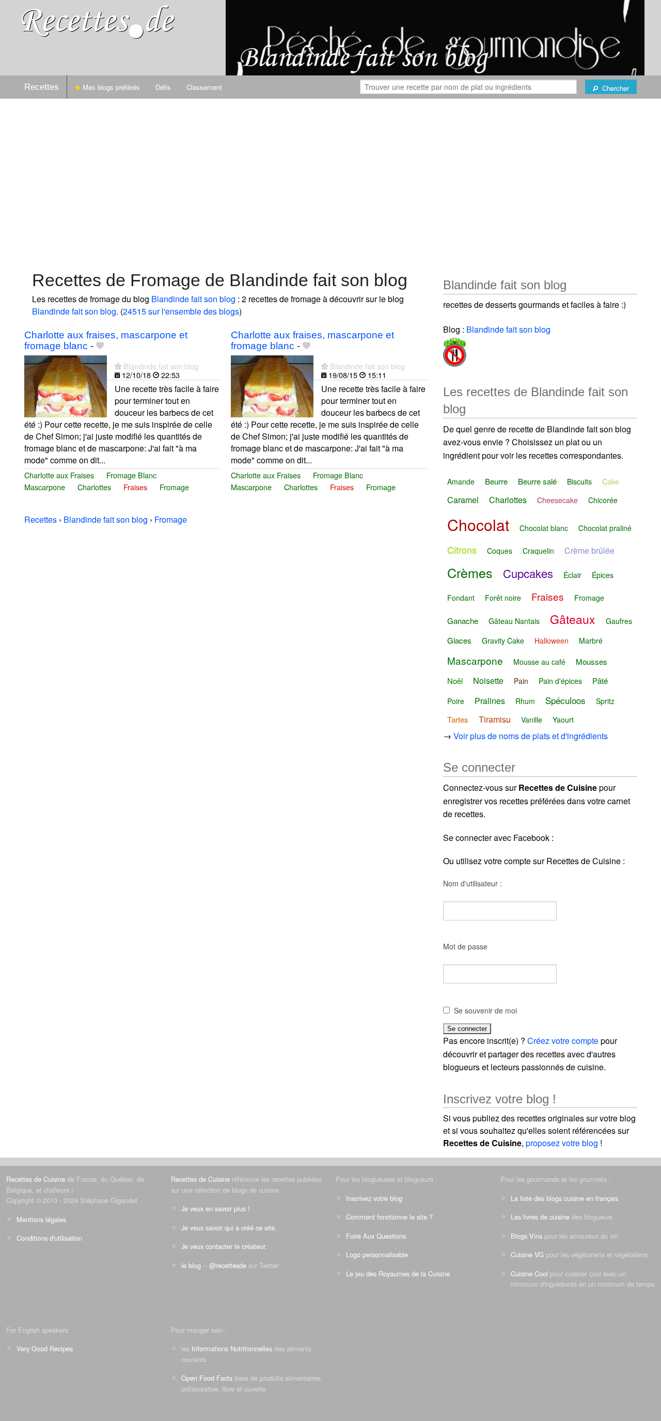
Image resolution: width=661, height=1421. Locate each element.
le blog (191, 1265)
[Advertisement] (330, 179)
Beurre (496, 481)
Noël (455, 680)
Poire (455, 701)
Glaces (459, 640)
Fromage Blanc (131, 475)
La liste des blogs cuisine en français (564, 1198)
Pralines (490, 701)
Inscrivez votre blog (374, 1198)
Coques (499, 550)
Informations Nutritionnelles (232, 1348)
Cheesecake (557, 500)
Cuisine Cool (529, 1273)
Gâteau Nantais (514, 621)
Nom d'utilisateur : (472, 883)
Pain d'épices (560, 681)
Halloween (551, 640)
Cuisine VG (527, 1254)
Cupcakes (528, 573)
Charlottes (94, 486)
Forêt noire (503, 597)
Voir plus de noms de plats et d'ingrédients (530, 736)
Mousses (591, 661)
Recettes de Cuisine (35, 1179)
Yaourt (563, 719)
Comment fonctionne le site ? (389, 1217)
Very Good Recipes (45, 1348)
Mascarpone (44, 486)
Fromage (174, 486)
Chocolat (478, 524)
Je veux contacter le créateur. (224, 1246)
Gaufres (619, 621)
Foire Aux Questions (376, 1236)
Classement (204, 87)
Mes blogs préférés (110, 87)
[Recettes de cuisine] (98, 21)
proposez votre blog (562, 1143)
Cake (610, 481)
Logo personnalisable (377, 1254)
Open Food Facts (206, 1378)
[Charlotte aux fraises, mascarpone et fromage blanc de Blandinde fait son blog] (65, 385)
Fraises (135, 486)
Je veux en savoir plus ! (215, 1208)
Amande (461, 481)
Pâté (600, 680)
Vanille (531, 719)
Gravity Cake (503, 640)
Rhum (525, 701)
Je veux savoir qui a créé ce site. (229, 1227)
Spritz (605, 701)
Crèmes (470, 572)
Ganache (462, 620)
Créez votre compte (563, 1041)
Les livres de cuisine (540, 1217)
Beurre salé (537, 481)
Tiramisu (495, 719)
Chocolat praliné (605, 528)
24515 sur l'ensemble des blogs (181, 311)
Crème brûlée (589, 550)
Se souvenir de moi (485, 1010)
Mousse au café (539, 662)
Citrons (462, 549)
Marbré (591, 640)
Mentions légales (41, 1219)
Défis (163, 87)
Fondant (461, 597)
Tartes (457, 719)
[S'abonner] (118, 366)
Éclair (572, 575)
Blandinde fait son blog (193, 299)
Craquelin (538, 550)
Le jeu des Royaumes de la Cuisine (398, 1273)
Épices (602, 575)
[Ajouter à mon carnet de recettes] (100, 345)
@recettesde (227, 1265)
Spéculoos (565, 700)
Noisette (488, 680)
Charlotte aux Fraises (59, 475)
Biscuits (579, 481)
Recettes (41, 87)
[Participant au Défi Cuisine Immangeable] (454, 350)
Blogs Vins (526, 1236)
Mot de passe (465, 946)
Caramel (463, 500)
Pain (521, 681)
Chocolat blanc (544, 528)
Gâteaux (572, 619)
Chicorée (603, 500)
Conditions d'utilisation (49, 1238)
